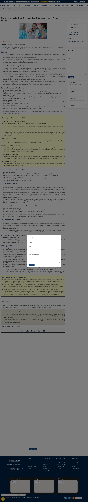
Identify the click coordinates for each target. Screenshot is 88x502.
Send (31, 265)
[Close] (59, 237)
